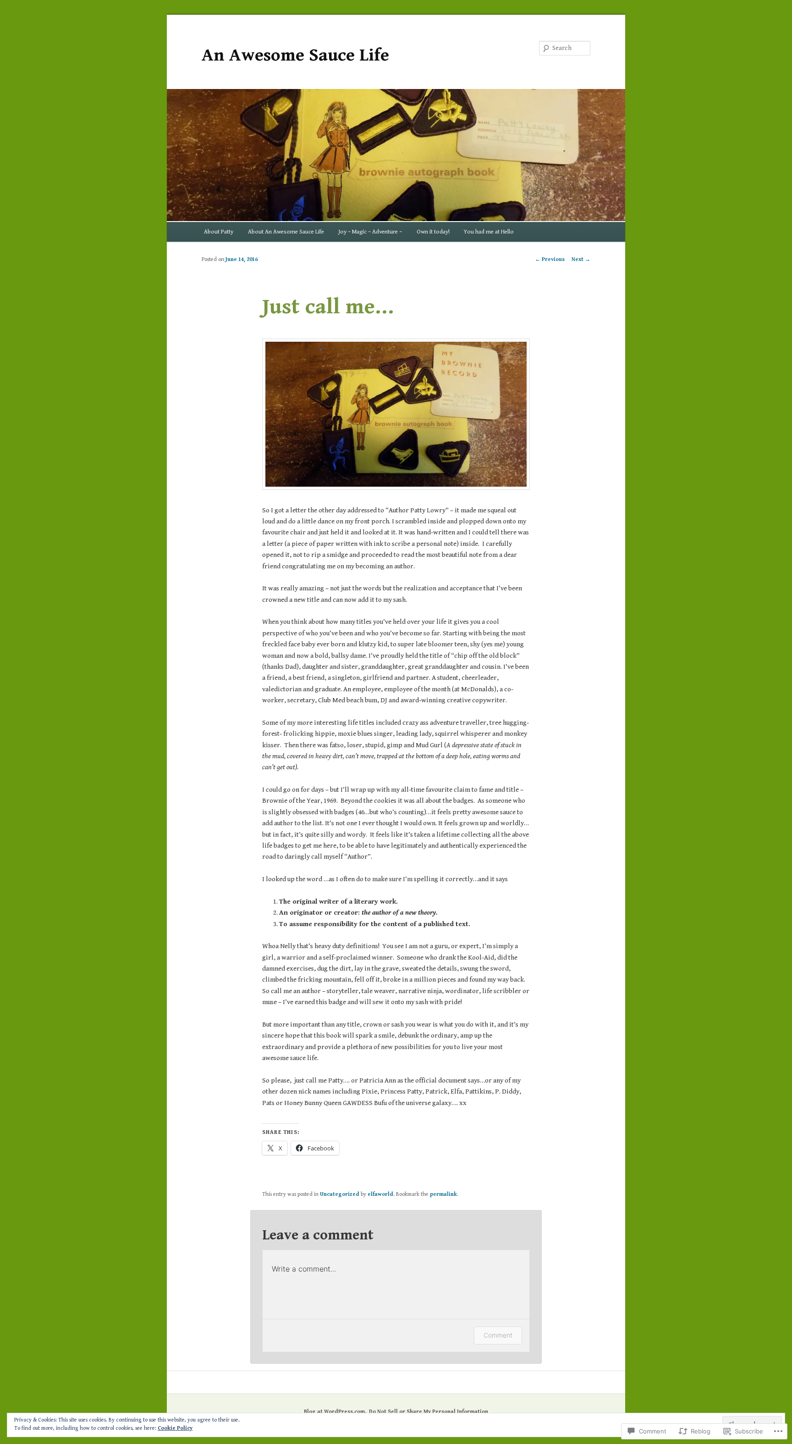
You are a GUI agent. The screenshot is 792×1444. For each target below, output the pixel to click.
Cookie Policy (175, 1428)
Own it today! (433, 231)
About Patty (218, 231)
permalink (443, 1194)
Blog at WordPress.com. (335, 1412)
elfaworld (380, 1194)
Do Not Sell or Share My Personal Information (428, 1412)
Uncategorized (339, 1194)
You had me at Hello (489, 231)
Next (581, 259)
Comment (498, 1335)
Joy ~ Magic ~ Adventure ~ (370, 231)
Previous (550, 259)
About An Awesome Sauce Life (286, 231)
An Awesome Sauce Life (295, 55)
